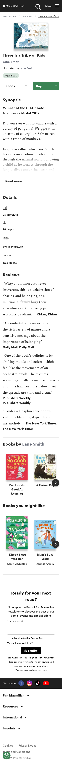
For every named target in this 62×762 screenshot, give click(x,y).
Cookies (8, 745)
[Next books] (55, 482)
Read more (13, 181)
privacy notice (24, 662)
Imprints (9, 728)
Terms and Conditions (16, 751)
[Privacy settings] (7, 755)
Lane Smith (27, 16)
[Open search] (38, 7)
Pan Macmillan (13, 695)
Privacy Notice (27, 745)
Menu (48, 6)
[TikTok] (37, 683)
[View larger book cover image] (31, 35)
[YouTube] (46, 683)
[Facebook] (21, 683)
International (12, 717)
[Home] (14, 6)
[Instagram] (29, 683)
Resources (10, 706)
